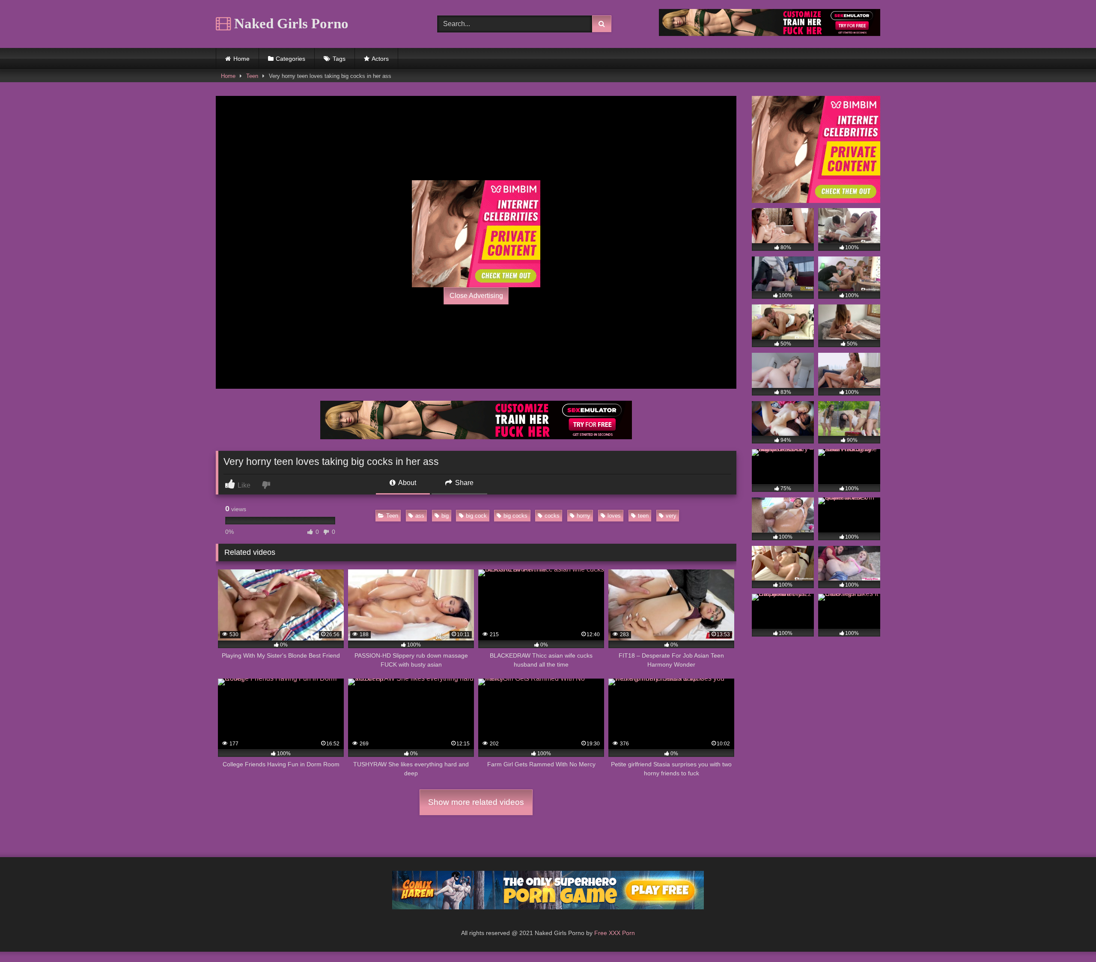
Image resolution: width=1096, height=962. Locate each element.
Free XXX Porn (614, 932)
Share (463, 482)
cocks (552, 515)
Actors (380, 58)
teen (643, 515)
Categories (290, 58)
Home (241, 58)
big (445, 515)
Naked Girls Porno (289, 23)
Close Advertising (476, 295)
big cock (476, 515)
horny (583, 515)
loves (614, 515)
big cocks (515, 515)
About (406, 482)
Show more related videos (476, 802)
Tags (339, 58)
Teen (252, 76)
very (671, 515)
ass (419, 515)
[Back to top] (1069, 936)
